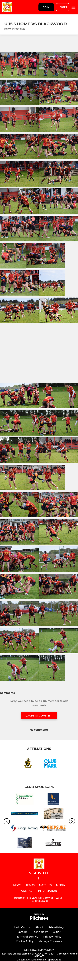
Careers (22, 932)
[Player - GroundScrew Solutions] (24, 799)
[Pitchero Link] (39, 919)
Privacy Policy (52, 936)
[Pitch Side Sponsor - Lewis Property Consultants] (53, 799)
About (39, 927)
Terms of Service (27, 936)
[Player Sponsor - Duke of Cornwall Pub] (53, 814)
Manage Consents (50, 941)
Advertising (56, 927)
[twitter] (39, 879)
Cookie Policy (25, 941)
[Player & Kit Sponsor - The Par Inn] (24, 843)
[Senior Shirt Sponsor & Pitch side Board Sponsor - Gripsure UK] (53, 828)
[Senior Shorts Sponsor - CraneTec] (53, 843)
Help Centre (22, 927)
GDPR (57, 932)
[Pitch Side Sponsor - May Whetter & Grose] (24, 814)
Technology (40, 932)
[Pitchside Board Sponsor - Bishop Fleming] (24, 828)
